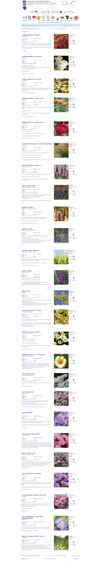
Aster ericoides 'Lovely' (29, 453)
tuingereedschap (67, 11)
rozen (39, 20)
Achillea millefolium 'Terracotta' (32, 79)
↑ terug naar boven (76, 558)
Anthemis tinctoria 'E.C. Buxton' (32, 310)
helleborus (34, 20)
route (48, 22)
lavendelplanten (24, 20)
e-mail (57, 22)
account (60, 22)
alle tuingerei (43, 11)
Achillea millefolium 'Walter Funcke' (33, 98)
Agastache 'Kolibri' (28, 207)
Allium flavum (26, 291)
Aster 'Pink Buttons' (28, 392)
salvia (29, 20)
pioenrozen (76, 20)
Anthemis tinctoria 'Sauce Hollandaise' (33, 354)
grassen (57, 20)
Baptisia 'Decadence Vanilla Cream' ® (33, 536)
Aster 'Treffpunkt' (27, 412)
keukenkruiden (71, 20)
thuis (40, 22)
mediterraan (43, 20)
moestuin (66, 20)
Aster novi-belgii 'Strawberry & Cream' (34, 495)
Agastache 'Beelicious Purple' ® (31, 165)
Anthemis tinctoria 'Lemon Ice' (31, 332)
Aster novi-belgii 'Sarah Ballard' (31, 473)
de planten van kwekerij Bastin (38, 1)
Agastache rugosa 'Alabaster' (30, 250)
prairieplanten (48, 20)
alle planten (32, 11)
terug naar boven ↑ (24, 558)
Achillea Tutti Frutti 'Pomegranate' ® (33, 122)
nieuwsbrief (52, 22)
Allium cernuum (27, 271)
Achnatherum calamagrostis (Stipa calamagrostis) (37, 144)
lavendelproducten (54, 11)
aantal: (70, 40)
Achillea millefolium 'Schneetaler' (32, 56)
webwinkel (44, 22)
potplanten (52, 20)
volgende (61, 28)
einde (64, 28)
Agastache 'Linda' (27, 229)
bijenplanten (62, 20)
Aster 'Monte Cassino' (28, 374)
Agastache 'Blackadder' (29, 185)
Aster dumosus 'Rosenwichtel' (31, 434)
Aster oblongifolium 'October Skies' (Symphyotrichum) (32, 517)
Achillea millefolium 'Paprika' (31, 35)
